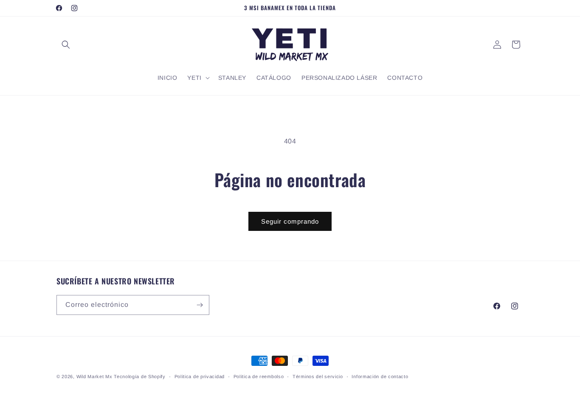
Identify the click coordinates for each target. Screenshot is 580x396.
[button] (65, 44)
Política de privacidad (200, 376)
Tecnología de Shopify (140, 376)
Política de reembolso (259, 376)
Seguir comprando (290, 221)
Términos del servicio (318, 376)
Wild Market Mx (94, 376)
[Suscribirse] (199, 305)
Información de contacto (380, 376)
